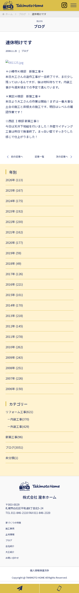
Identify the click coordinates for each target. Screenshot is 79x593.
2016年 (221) (14, 284)
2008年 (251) (14, 368)
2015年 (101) (14, 295)
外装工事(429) (19, 426)
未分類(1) (12, 458)
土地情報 (10, 534)
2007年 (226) (14, 378)
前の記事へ (17, 156)
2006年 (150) (14, 389)
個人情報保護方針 (39, 570)
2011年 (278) (14, 336)
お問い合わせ (12, 557)
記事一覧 (39, 156)
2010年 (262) (14, 347)
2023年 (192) (14, 211)
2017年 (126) (14, 274)
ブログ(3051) (14, 447)
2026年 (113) (14, 180)
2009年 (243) (14, 357)
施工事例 (10, 528)
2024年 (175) (14, 201)
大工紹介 (10, 551)
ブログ (24, 51)
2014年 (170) (14, 305)
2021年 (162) (14, 232)
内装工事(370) (19, 419)
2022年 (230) (14, 221)
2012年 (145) (14, 326)
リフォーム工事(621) (19, 412)
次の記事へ (62, 156)
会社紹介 (10, 546)
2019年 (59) (13, 253)
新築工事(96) (14, 437)
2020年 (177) (14, 242)
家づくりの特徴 (13, 522)
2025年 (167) (14, 190)
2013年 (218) (14, 315)
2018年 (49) (13, 263)
